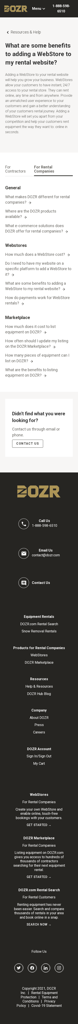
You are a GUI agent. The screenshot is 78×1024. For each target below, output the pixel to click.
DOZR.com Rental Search (39, 624)
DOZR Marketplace (39, 662)
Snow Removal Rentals (39, 631)
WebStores (39, 655)
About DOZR (39, 718)
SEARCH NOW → (39, 924)
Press (39, 725)
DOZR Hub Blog (39, 694)
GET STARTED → (39, 825)
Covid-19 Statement (46, 1006)
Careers (39, 732)
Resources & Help (26, 32)
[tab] (18, 169)
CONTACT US (27, 443)
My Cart (39, 763)
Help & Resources (39, 686)
